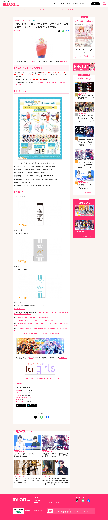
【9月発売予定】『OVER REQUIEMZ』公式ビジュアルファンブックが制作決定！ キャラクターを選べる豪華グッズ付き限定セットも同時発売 (86, 142)
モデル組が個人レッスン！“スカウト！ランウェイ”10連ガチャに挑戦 (34, 320)
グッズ (82, 3)
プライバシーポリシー (39, 510)
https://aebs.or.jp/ (68, 512)
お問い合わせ (28, 510)
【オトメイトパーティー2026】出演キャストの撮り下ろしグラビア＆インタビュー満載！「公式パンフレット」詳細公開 (27, 480)
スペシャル (19, 9)
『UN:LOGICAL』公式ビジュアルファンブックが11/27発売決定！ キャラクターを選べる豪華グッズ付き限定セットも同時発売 (55, 455)
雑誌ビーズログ (65, 3)
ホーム (14, 9)
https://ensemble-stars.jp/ (28, 397)
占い (87, 3)
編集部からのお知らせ (53, 503)
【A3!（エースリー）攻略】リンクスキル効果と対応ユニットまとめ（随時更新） (86, 97)
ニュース (56, 3)
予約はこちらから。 (19, 309)
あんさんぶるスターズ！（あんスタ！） (30, 9)
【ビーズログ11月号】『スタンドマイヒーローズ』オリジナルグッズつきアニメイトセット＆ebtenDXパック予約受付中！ (27, 455)
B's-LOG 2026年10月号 (84, 50)
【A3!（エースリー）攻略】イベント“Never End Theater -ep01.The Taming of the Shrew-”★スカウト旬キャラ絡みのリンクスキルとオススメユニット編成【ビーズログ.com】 (86, 119)
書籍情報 (75, 3)
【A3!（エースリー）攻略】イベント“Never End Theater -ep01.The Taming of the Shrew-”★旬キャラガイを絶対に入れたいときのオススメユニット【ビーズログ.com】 (55, 481)
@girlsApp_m (63, 61)
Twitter (31, 61)
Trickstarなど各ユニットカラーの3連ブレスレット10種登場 (32, 317)
